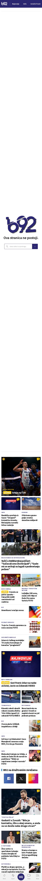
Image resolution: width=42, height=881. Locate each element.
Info (3, 512)
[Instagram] (33, 778)
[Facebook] (9, 778)
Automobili (6, 864)
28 (18, 576)
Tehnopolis (6, 705)
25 (38, 459)
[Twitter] (21, 778)
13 (38, 864)
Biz (2, 607)
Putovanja (26, 705)
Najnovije (15, 4)
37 (38, 653)
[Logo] (4, 4)
